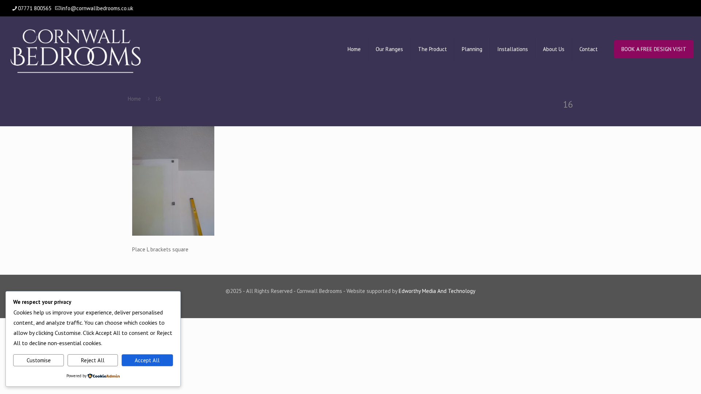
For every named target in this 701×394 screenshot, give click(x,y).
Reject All (92, 360)
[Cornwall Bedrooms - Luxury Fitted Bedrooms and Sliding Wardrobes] (75, 49)
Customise (39, 360)
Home (134, 98)
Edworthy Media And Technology (437, 290)
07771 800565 (34, 8)
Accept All (147, 360)
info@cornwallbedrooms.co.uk (97, 8)
